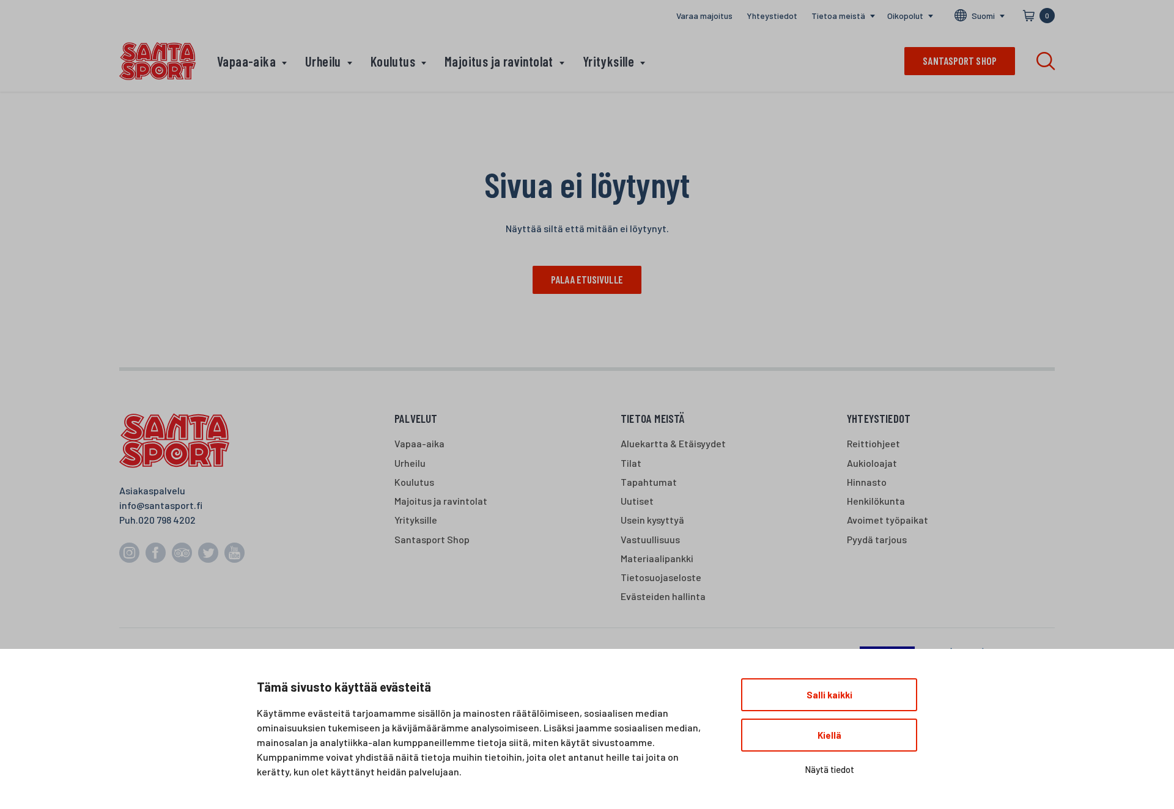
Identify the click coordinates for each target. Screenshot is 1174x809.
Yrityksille (608, 61)
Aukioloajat (872, 463)
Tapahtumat (649, 482)
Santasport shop (960, 60)
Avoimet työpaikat (887, 519)
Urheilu (323, 61)
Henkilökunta (876, 501)
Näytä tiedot (829, 769)
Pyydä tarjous (877, 539)
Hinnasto (867, 482)
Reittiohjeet (873, 443)
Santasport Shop (432, 539)
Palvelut (416, 418)
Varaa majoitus (704, 15)
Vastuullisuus (650, 539)
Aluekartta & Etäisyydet (673, 443)
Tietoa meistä (838, 15)
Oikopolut (905, 15)
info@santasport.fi (160, 505)
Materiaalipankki (657, 558)
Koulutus (393, 61)
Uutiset (637, 501)
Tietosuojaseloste (661, 577)
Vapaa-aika (246, 61)
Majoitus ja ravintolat (499, 61)
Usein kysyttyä (652, 519)
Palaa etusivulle (587, 279)
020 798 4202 (167, 519)
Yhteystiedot (772, 15)
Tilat (631, 463)
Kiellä (829, 735)
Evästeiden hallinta (663, 596)
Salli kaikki (829, 694)
